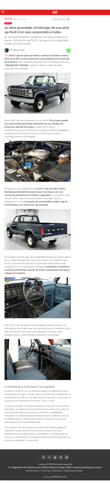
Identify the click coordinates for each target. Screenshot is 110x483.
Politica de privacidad (73, 470)
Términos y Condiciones (51, 470)
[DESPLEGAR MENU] (3, 12)
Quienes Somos (32, 470)
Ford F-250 (14, 55)
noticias (8, 19)
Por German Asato (17, 50)
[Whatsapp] (68, 50)
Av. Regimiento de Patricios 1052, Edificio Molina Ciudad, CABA (39, 467)
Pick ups (8, 23)
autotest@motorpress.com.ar (87, 467)
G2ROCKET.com (59, 477)
